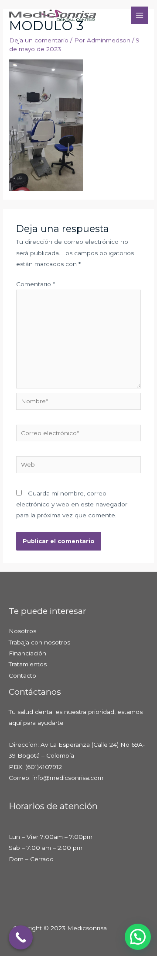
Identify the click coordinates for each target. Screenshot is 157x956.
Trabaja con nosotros (39, 642)
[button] (138, 937)
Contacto (22, 675)
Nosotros (22, 630)
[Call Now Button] (21, 937)
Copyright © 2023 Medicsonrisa (60, 928)
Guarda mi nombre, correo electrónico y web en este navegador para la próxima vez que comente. (71, 504)
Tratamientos (28, 664)
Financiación (27, 653)
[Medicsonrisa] (52, 15)
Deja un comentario (38, 40)
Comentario (35, 284)
